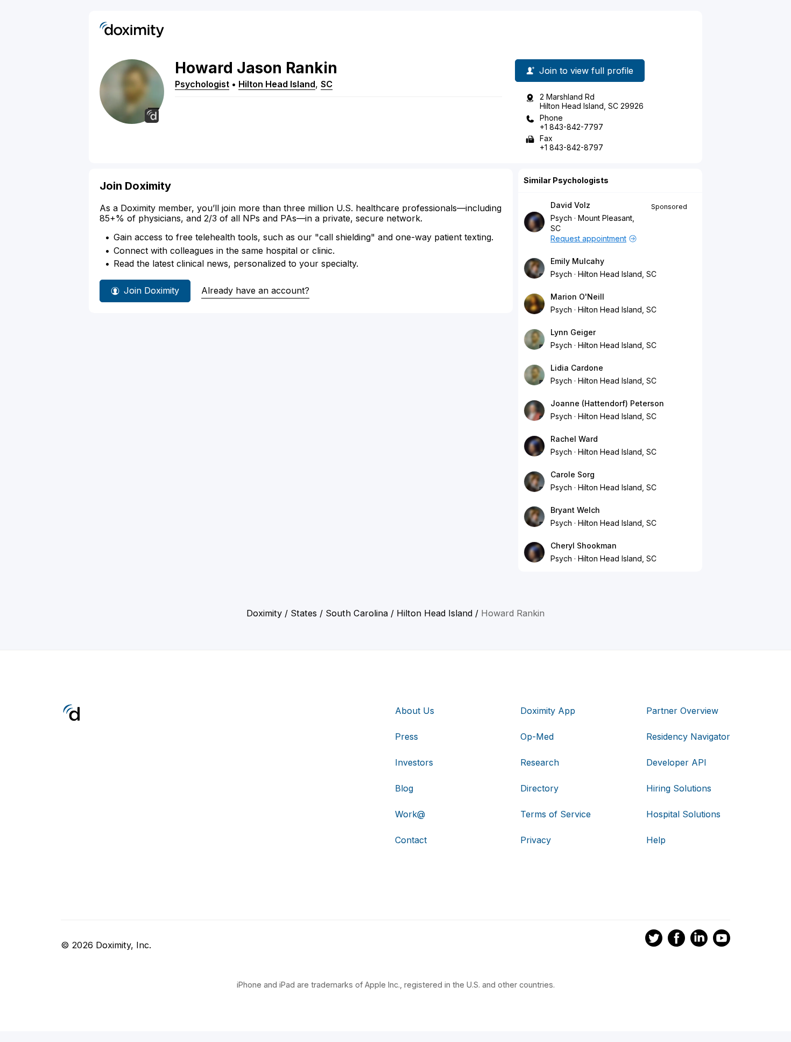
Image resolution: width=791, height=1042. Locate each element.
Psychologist (202, 84)
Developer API (676, 762)
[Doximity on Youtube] (721, 939)
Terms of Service (555, 814)
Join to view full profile (586, 70)
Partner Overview (682, 710)
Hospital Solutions (683, 814)
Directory (539, 788)
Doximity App (547, 710)
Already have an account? (255, 290)
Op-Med (537, 736)
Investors (414, 762)
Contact (411, 840)
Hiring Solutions (678, 788)
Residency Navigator (688, 736)
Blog (404, 788)
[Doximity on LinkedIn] (699, 939)
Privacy (535, 840)
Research (539, 762)
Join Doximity (151, 290)
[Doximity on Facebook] (676, 939)
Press (406, 736)
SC (327, 84)
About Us (414, 710)
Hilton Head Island (276, 84)
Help (656, 840)
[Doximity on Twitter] (653, 939)
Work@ (410, 814)
